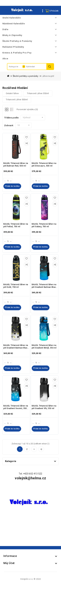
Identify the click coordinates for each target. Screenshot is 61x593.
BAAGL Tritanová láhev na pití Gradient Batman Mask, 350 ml (16, 348)
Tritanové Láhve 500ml (17, 99)
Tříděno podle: (11, 117)
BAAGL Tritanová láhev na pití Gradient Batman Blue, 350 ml (44, 287)
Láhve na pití (48, 76)
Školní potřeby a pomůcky (25, 76)
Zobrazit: (9, 125)
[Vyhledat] (50, 66)
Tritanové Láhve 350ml (38, 93)
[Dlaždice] (7, 110)
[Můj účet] (43, 10)
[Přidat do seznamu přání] (26, 137)
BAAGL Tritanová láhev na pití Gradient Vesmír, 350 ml (15, 408)
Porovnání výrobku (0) (27, 109)
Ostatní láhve (12, 93)
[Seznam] (11, 110)
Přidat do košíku (12, 186)
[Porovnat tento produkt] (26, 143)
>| (41, 449)
